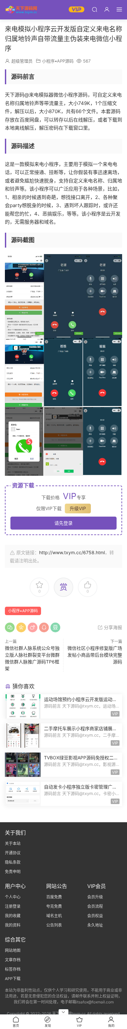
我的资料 (13, 925)
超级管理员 (22, 61)
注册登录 (13, 906)
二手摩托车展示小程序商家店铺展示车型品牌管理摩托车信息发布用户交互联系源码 (80, 729)
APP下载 (13, 978)
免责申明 (13, 871)
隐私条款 (13, 862)
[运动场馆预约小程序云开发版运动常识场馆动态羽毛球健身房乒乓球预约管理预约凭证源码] (23, 706)
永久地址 (95, 925)
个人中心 (13, 897)
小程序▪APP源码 (58, 61)
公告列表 (54, 925)
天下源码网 (21, 9)
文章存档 (13, 959)
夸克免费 (54, 906)
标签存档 (13, 969)
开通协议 (13, 852)
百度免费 (54, 897)
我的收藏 (13, 915)
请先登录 (63, 523)
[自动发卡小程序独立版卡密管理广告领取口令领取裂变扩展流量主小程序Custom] (23, 794)
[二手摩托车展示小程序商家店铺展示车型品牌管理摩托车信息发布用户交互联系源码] (23, 735)
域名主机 (54, 915)
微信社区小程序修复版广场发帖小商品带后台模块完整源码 (94, 654)
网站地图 (13, 950)
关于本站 (13, 843)
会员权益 (95, 915)
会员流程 (95, 906)
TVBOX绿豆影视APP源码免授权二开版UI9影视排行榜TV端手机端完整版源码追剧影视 (81, 758)
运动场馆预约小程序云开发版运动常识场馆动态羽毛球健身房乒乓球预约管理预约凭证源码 (80, 699)
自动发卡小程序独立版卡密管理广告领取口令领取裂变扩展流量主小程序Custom (80, 787)
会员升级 (95, 897)
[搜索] (94, 9)
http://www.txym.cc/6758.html (72, 552)
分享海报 (112, 627)
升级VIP (78, 508)
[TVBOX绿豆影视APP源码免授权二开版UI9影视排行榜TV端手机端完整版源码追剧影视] (23, 765)
